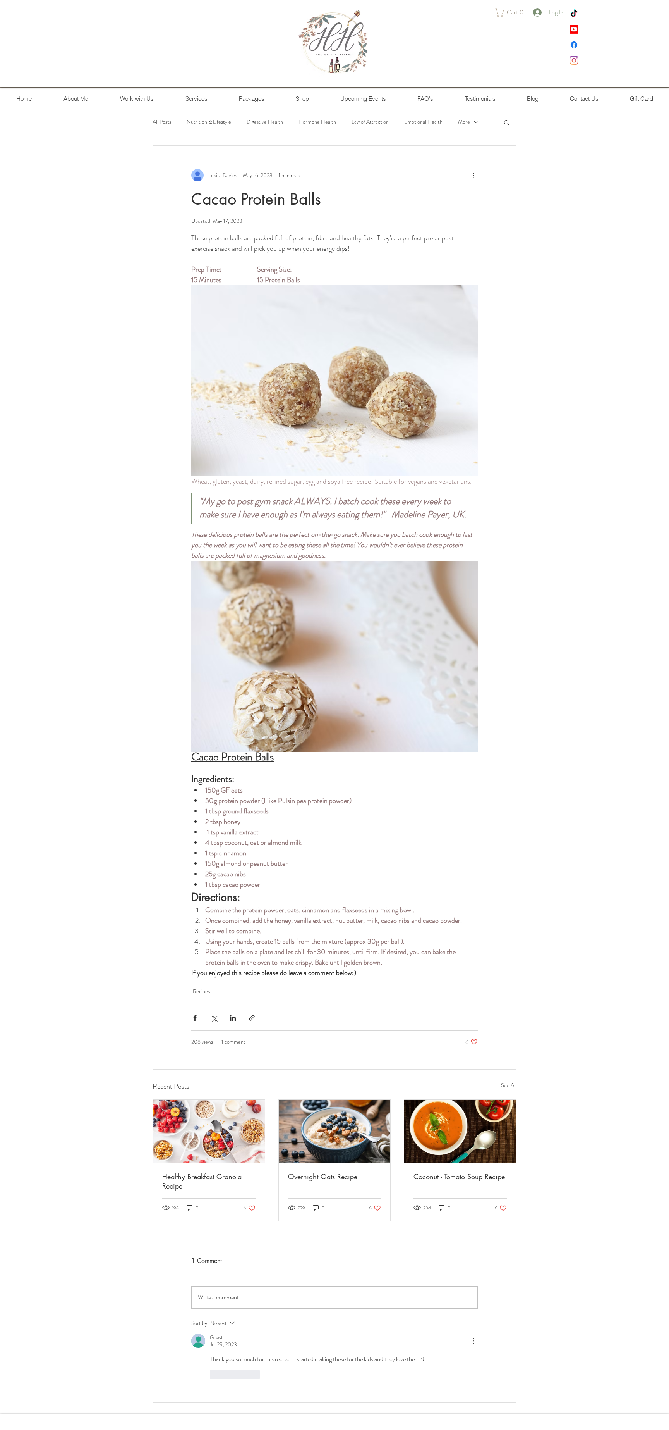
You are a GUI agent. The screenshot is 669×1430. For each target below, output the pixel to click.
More (464, 122)
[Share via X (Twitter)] (214, 1018)
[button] (512, 12)
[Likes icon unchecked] (215, 1374)
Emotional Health (423, 122)
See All (508, 1085)
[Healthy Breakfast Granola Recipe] (209, 1131)
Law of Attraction (370, 122)
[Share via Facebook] (195, 1018)
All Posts (162, 122)
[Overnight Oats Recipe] (335, 1131)
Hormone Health (317, 122)
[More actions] (473, 175)
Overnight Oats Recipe (322, 1176)
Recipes (201, 991)
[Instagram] (574, 60)
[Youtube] (574, 29)
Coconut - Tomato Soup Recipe (459, 1176)
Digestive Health (265, 122)
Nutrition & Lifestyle (209, 122)
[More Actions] (473, 1341)
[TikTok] (574, 13)
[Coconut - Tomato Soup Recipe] (460, 1131)
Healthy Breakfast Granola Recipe (202, 1181)
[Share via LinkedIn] (233, 1018)
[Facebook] (574, 44)
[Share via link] (252, 1018)
